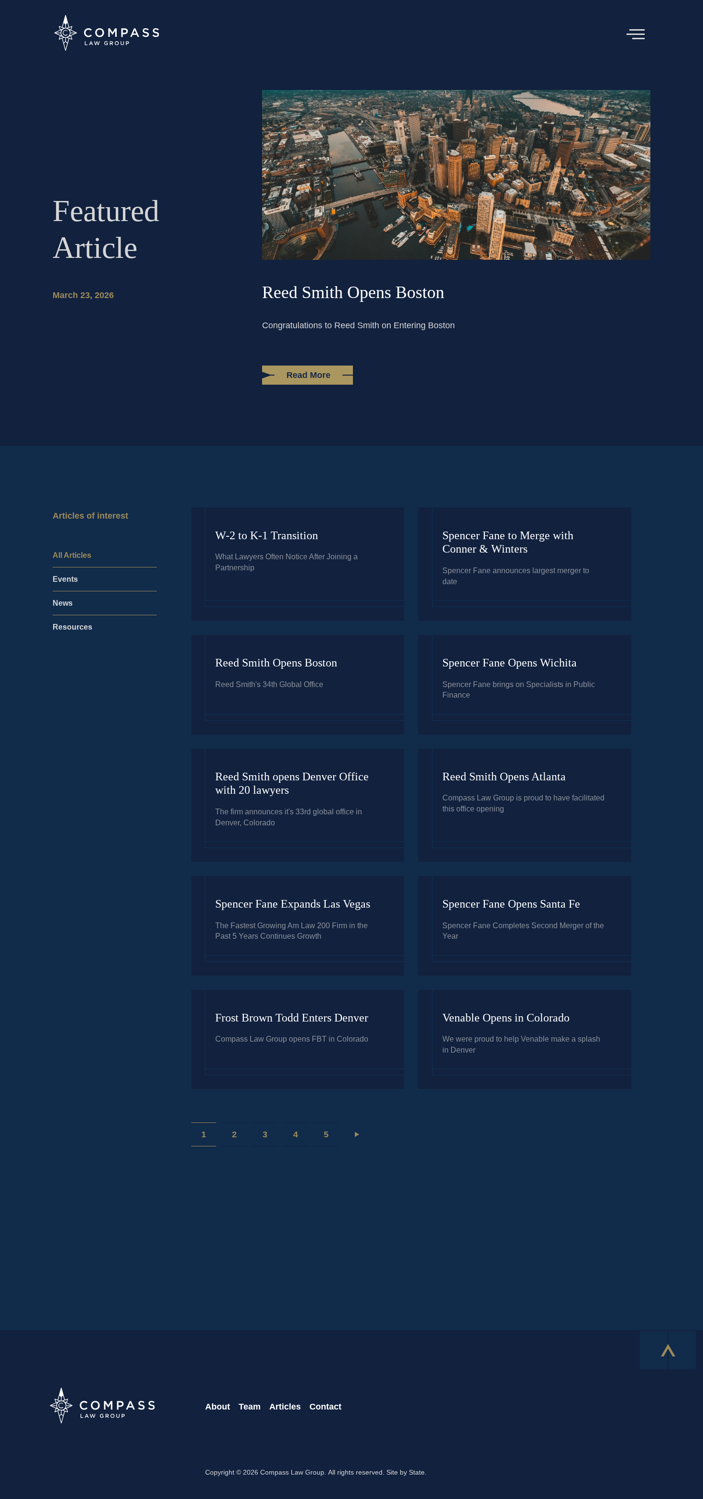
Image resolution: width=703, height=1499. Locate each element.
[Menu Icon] (638, 34)
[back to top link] (668, 1349)
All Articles (72, 555)
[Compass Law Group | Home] (106, 34)
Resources (72, 627)
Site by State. (406, 1472)
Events (65, 579)
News (63, 603)
